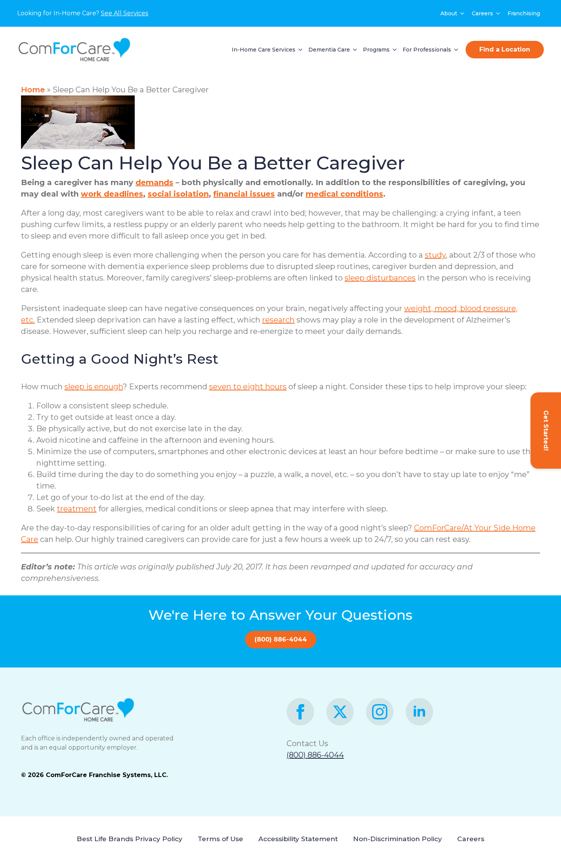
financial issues (244, 193)
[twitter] (340, 712)
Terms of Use (220, 839)
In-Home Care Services (263, 49)
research (278, 319)
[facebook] (300, 712)
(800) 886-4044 (315, 754)
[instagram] (379, 712)
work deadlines (112, 193)
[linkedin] (419, 712)
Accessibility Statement (298, 839)
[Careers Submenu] (498, 13)
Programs (376, 49)
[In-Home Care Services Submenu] (298, 49)
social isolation (178, 193)
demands (154, 182)
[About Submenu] (462, 13)
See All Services (124, 13)
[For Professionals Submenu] (454, 49)
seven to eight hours (248, 386)
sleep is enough (93, 386)
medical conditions (344, 193)
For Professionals (427, 49)
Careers (482, 13)
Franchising (524, 13)
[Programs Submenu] (393, 49)
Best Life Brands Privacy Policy (129, 839)
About (448, 13)
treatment (77, 508)
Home (33, 89)
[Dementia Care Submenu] (353, 49)
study (435, 255)
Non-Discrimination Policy (397, 839)
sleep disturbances (380, 277)
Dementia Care (329, 49)
